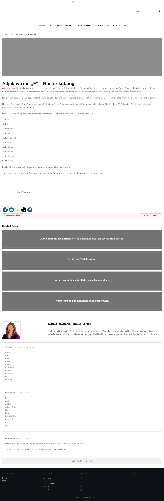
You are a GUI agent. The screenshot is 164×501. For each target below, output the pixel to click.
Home (4, 478)
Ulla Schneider (10, 438)
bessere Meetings (50, 486)
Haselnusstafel (10, 393)
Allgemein (47, 481)
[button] (5, 209)
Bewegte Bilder (49, 489)
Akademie (47, 478)
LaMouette (8, 347)
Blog (4, 481)
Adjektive (6, 88)
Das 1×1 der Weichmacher (82, 260)
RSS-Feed (102, 173)
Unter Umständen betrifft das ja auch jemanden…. (82, 281)
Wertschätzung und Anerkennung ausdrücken (82, 301)
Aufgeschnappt (49, 483)
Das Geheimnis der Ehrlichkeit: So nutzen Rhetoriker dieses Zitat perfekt (82, 239)
